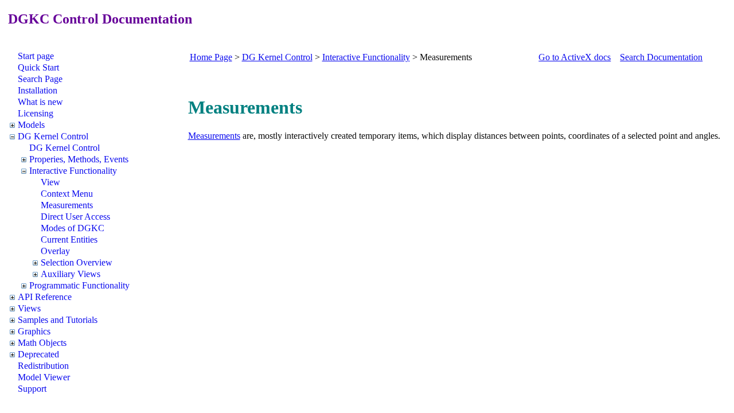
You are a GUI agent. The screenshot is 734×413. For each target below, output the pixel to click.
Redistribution (43, 366)
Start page (36, 56)
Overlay (55, 251)
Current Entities (69, 239)
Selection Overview (76, 262)
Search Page (40, 79)
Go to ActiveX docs (574, 57)
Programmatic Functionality (79, 285)
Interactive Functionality (73, 171)
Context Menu (67, 193)
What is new (40, 102)
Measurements (67, 205)
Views (29, 308)
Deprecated (38, 354)
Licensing (35, 113)
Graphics (34, 331)
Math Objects (42, 343)
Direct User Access (75, 216)
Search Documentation (661, 57)
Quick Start (38, 67)
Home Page (211, 57)
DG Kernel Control (53, 136)
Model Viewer (44, 377)
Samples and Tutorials (57, 320)
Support (32, 388)
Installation (37, 90)
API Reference (45, 297)
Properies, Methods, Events (78, 159)
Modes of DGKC (72, 228)
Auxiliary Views (70, 274)
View (50, 182)
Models (31, 125)
